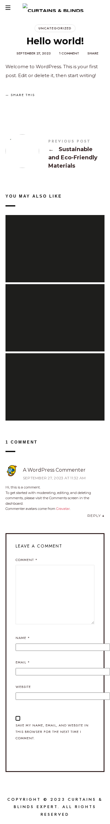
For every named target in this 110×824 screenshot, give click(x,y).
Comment (27, 559)
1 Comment (69, 53)
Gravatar (63, 509)
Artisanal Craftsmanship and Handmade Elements (55, 310)
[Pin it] (41, 105)
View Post (55, 260)
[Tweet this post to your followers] (27, 105)
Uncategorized (55, 28)
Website (23, 686)
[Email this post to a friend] (56, 105)
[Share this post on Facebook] (12, 105)
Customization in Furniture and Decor (55, 241)
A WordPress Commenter (54, 470)
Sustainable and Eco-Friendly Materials (55, 155)
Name (23, 637)
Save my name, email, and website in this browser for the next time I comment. (52, 731)
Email (23, 662)
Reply (94, 515)
